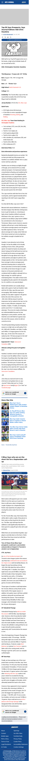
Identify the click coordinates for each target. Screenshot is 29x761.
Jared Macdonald (8, 34)
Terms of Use (5, 741)
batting (18, 114)
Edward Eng (6, 470)
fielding (5, 117)
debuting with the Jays (11, 673)
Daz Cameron (18, 646)
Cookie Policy (17, 741)
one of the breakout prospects (12, 556)
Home (2, 444)
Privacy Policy (18, 739)
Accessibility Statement (21, 744)
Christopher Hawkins (7, 123)
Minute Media (8, 750)
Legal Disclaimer (6, 744)
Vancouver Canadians (7, 371)
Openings (16, 730)
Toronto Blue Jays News (11, 444)
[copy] (11, 37)
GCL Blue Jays (22, 103)
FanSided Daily (18, 736)
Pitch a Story (5, 739)
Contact (3, 733)
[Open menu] (2, 2)
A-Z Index (4, 747)
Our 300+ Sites (18, 733)
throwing (12, 114)
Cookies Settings (19, 747)
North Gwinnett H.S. (15, 87)
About (3, 730)
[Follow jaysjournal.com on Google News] (25, 393)
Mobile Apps (5, 736)
